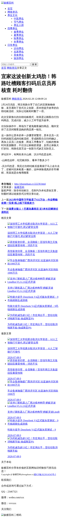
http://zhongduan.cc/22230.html (30, 184)
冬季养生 (19, 41)
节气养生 (19, 21)
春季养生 (19, 31)
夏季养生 (19, 35)
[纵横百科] (7, 2)
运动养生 (19, 48)
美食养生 (19, 55)
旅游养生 (19, 58)
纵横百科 (19, 187)
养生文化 (13, 15)
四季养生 (13, 28)
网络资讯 (13, 12)
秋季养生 (19, 38)
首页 (10, 8)
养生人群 (19, 25)
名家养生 (19, 51)
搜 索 (34, 64)
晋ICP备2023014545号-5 (45, 474)
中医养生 (19, 18)
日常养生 (13, 45)
